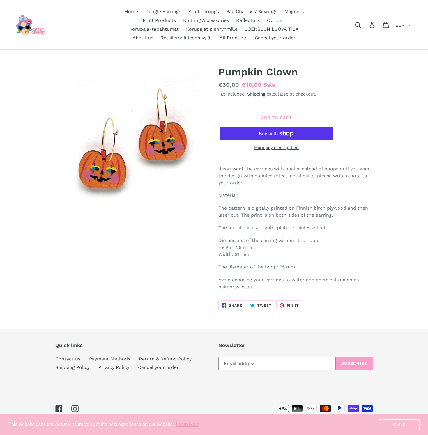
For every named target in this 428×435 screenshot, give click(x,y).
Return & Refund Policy (165, 359)
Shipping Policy (72, 367)
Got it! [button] (399, 424)
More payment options (276, 147)
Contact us (67, 359)
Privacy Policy (113, 367)
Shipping (256, 94)
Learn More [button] (187, 424)
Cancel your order (158, 367)
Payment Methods (109, 359)
